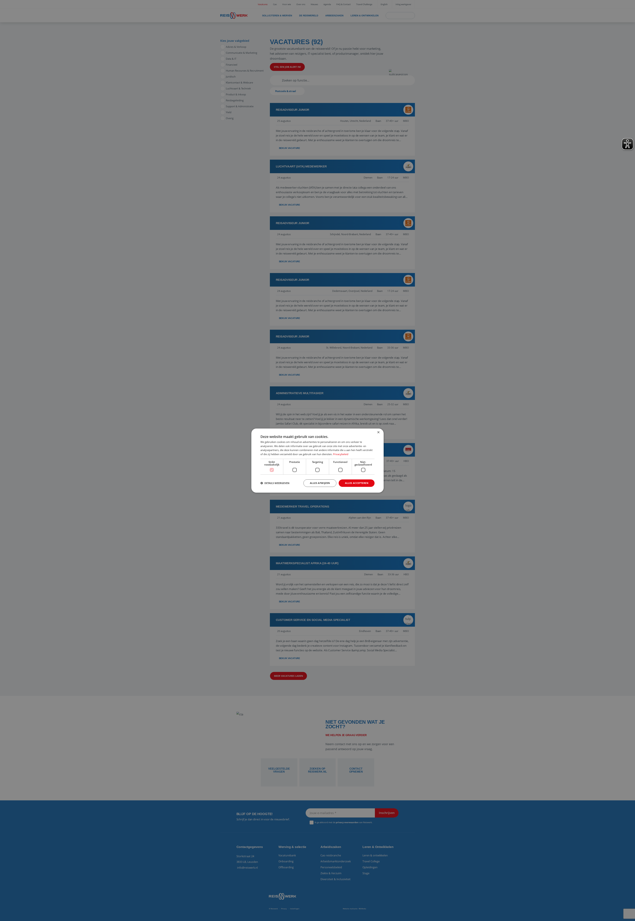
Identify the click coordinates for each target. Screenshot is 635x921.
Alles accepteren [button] (356, 483)
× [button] (378, 432)
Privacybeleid (340, 454)
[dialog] (317, 460)
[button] (274, 483)
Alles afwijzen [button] (320, 483)
